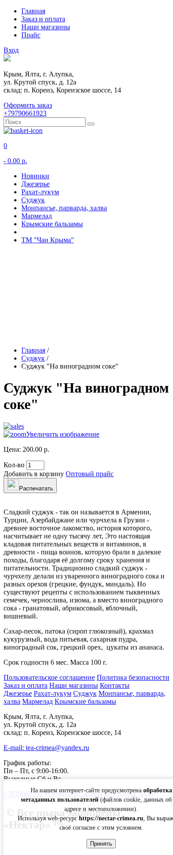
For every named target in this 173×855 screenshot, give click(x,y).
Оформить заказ (28, 105)
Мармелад (36, 216)
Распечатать (36, 488)
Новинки (35, 176)
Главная (33, 11)
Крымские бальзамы (52, 224)
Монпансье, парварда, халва (64, 208)
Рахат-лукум (40, 192)
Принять (101, 843)
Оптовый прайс (90, 474)
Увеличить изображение (62, 434)
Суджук (33, 200)
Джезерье (35, 184)
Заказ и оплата (43, 19)
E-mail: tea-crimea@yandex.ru (46, 747)
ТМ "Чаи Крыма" (47, 240)
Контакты (115, 685)
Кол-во (14, 465)
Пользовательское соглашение (49, 677)
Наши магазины (45, 27)
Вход (11, 50)
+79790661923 (25, 113)
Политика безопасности (133, 677)
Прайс (30, 35)
